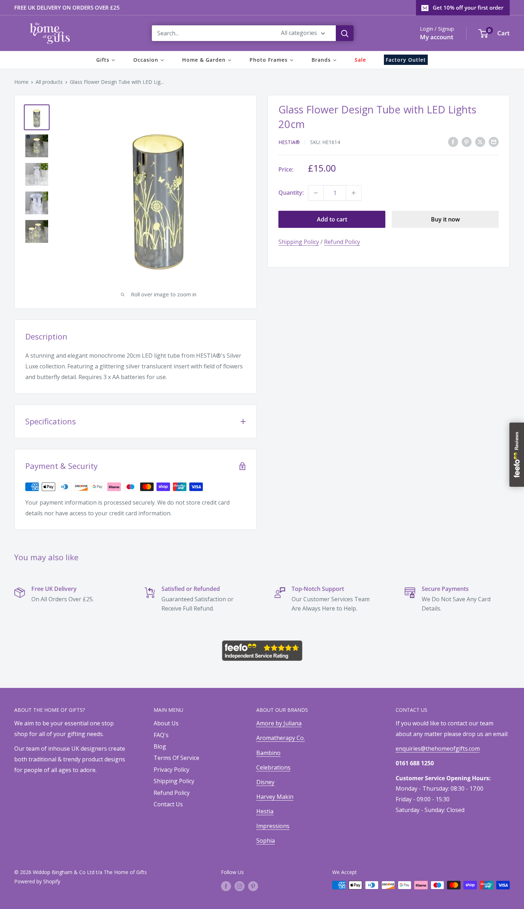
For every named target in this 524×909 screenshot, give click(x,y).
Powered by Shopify (37, 881)
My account (436, 37)
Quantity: (291, 192)
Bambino (268, 753)
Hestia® (289, 142)
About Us (166, 723)
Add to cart (332, 219)
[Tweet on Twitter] (480, 141)
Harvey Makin (274, 797)
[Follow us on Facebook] (226, 886)
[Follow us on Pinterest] (253, 886)
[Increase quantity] (353, 192)
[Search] (345, 33)
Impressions (272, 826)
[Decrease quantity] (315, 192)
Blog (160, 746)
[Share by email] (494, 141)
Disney (265, 782)
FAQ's (161, 735)
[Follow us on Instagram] (240, 886)
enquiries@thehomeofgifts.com (438, 748)
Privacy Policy (171, 769)
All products (49, 81)
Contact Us (168, 804)
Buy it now (445, 219)
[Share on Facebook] (453, 141)
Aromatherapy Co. (280, 738)
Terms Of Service (176, 758)
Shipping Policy (298, 242)
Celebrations (273, 767)
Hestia (264, 811)
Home (21, 81)
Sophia (265, 840)
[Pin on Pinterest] (467, 141)
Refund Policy (342, 242)
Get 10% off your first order (468, 7)
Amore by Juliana (279, 723)
